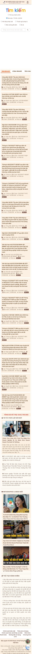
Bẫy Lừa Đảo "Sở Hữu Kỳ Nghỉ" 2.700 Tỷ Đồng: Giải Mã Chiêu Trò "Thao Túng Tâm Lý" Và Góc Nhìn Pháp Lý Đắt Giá (15, 569)
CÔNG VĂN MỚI (17, 71)
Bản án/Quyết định (11, 25)
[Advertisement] (16, 49)
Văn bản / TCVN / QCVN (15, 18)
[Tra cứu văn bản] (15, 10)
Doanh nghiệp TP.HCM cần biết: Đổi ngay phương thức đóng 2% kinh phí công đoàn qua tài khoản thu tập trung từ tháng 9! (16, 475)
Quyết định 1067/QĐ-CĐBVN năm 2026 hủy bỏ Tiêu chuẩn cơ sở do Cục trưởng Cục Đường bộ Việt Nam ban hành (15, 316)
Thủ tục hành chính (14, 15)
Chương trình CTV (22, 635)
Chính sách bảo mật (9, 631)
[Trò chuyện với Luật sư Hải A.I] (28, 641)
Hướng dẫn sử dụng (15, 635)
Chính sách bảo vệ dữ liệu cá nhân (12, 633)
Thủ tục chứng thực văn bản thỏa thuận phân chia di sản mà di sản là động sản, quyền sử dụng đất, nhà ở (16, 602)
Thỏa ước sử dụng (22, 631)
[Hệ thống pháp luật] (13, 2)
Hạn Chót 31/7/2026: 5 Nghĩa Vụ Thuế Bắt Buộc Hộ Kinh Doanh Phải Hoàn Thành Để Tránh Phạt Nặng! (16, 543)
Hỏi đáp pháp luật (7, 21)
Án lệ (22, 25)
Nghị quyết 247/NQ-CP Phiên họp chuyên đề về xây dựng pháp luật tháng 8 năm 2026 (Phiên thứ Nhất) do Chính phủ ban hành (15, 347)
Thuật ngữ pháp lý (22, 21)
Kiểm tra (24, 88)
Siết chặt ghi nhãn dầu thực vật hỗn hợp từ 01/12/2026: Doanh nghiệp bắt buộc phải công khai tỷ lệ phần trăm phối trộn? (16, 483)
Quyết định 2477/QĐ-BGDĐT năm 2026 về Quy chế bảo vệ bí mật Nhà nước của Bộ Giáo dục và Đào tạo (14, 96)
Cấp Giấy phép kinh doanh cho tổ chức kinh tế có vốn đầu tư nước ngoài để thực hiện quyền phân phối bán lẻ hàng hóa (16, 581)
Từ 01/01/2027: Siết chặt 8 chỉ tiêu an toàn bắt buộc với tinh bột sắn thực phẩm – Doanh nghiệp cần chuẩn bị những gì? (16, 458)
